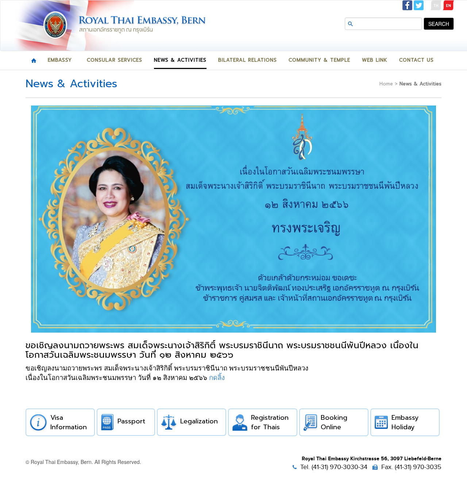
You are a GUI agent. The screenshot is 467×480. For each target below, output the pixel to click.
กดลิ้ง (217, 377)
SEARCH (438, 23)
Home (386, 83)
